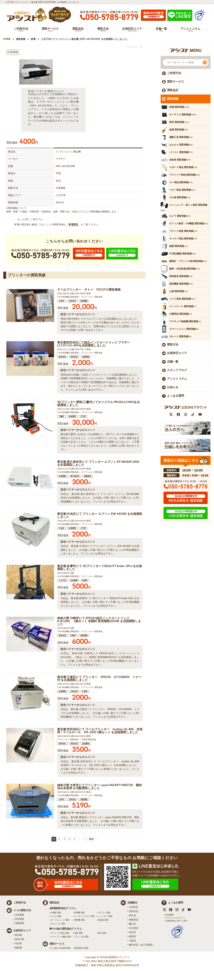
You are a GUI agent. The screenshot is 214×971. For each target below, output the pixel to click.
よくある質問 (175, 395)
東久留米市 (75, 476)
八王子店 (62, 580)
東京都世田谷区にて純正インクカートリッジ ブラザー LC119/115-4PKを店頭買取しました (93, 344)
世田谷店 (74, 357)
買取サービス (175, 81)
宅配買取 (84, 799)
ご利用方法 (174, 73)
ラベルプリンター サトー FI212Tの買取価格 (89, 289)
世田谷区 (62, 357)
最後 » (92, 839)
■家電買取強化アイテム (62, 908)
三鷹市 (61, 416)
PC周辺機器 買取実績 (68, 297)
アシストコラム (177, 378)
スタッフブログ (177, 370)
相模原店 (87, 476)
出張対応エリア (177, 353)
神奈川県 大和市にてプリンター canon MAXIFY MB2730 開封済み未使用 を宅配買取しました (99, 787)
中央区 (61, 528)
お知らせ (172, 387)
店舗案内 (132, 902)
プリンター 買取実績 (93, 297)
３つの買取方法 (22, 910)
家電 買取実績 (89, 740)
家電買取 (73, 224)
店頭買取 (84, 301)
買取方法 (172, 344)
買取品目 (172, 90)
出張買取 (72, 416)
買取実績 (172, 98)
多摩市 (85, 580)
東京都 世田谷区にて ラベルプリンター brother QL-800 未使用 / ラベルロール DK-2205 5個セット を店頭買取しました (100, 731)
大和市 (61, 301)
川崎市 (73, 635)
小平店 (83, 416)
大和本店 (72, 301)
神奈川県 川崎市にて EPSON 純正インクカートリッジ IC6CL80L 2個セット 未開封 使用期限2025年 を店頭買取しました (99, 621)
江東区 (85, 691)
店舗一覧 (172, 361)
